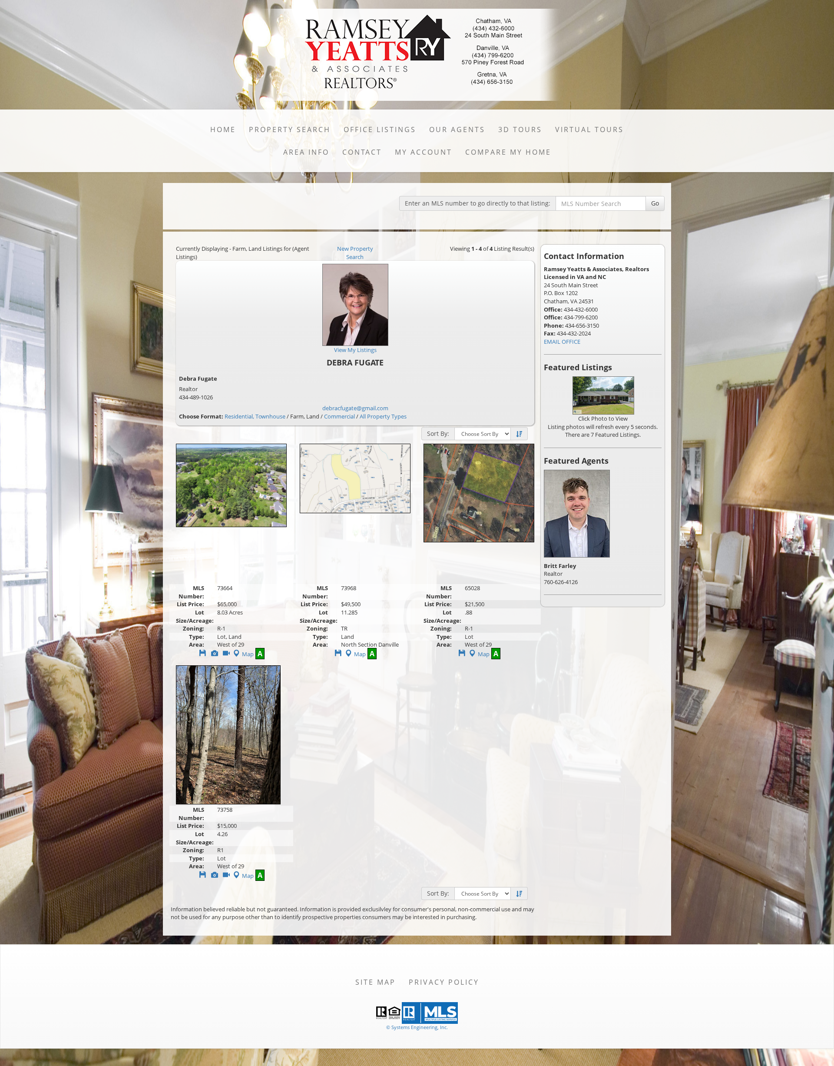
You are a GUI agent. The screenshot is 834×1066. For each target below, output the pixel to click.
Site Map (375, 982)
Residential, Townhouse (255, 416)
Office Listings (380, 129)
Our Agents (457, 129)
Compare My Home (508, 152)
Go (655, 203)
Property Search (290, 129)
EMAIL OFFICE (562, 341)
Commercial (339, 416)
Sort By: (438, 433)
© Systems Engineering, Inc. (417, 1027)
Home (223, 129)
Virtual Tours (589, 129)
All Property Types (383, 416)
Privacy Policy (444, 982)
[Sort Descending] (519, 434)
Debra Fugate (198, 378)
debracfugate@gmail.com (355, 408)
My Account (423, 152)
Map (248, 654)
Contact (362, 152)
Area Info (306, 152)
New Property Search (355, 253)
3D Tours (520, 129)
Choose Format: (201, 416)
